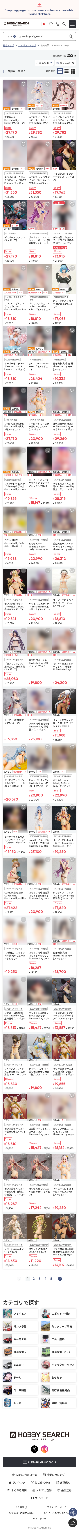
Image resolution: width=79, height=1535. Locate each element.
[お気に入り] (51, 23)
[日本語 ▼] (44, 23)
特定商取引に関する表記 (21, 1512)
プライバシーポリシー (58, 1507)
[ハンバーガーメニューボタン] (72, 24)
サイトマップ (39, 1518)
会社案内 (19, 1507)
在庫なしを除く (17, 71)
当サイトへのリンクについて (58, 1512)
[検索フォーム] (64, 24)
